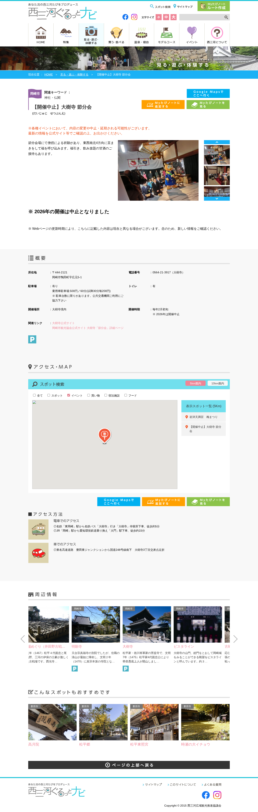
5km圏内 (195, 383)
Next (217, 199)
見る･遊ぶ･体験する (91, 41)
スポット (57, 395)
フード (132, 395)
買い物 (95, 395)
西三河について (217, 42)
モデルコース (166, 42)
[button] (105, 436)
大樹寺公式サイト (63, 323)
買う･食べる (116, 42)
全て (39, 395)
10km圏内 (217, 383)
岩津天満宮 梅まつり (203, 417)
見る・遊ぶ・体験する (74, 74)
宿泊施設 (114, 395)
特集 (66, 42)
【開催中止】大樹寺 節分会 (205, 429)
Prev (217, 142)
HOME (41, 42)
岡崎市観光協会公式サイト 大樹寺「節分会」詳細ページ (88, 327)
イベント (192, 42)
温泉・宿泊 (141, 42)
